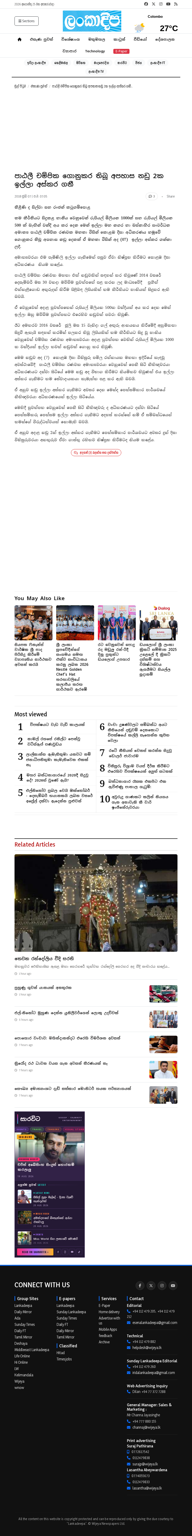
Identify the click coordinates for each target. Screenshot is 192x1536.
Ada (17, 1318)
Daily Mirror (23, 1311)
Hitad (61, 1352)
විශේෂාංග (70, 39)
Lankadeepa (23, 1305)
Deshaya (21, 1343)
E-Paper (121, 51)
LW (17, 1368)
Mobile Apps (108, 1329)
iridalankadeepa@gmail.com (154, 1372)
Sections (28, 21)
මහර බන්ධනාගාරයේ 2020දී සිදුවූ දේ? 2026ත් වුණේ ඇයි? (57, 778)
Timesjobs (64, 1359)
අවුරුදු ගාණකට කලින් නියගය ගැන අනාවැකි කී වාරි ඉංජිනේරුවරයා (140, 802)
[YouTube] (173, 1285)
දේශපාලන (165, 39)
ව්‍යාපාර (70, 51)
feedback (105, 1335)
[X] (151, 1285)
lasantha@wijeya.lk (147, 1488)
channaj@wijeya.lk (146, 1427)
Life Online (22, 1356)
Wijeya (19, 1381)
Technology (95, 51)
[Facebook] (140, 1285)
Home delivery (109, 1311)
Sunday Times (25, 1324)
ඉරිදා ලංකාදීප (36, 63)
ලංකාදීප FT (157, 63)
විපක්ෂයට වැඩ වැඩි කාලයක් (57, 724)
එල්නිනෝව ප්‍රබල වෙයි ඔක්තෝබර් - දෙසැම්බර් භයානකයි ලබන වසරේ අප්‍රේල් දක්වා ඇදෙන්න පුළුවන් (59, 795)
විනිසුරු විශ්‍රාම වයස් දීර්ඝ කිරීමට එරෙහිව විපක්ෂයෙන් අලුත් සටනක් (140, 769)
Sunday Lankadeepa (71, 1311)
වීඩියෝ (140, 39)
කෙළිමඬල (61, 63)
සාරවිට (122, 63)
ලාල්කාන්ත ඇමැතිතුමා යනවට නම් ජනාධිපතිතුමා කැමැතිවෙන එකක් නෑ (58, 759)
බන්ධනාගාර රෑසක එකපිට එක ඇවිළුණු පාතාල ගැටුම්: (137, 784)
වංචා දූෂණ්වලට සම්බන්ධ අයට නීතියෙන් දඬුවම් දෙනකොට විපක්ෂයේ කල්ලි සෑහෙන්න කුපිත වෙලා (139, 732)
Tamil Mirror (23, 1337)
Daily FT (20, 1330)
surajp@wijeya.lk (145, 1464)
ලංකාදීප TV (96, 71)
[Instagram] (162, 1285)
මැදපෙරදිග (101, 63)
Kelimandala (24, 1375)
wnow (19, 1387)
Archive (104, 1342)
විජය (138, 63)
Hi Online (21, 1362)
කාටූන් (119, 39)
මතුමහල (96, 39)
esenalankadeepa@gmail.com (155, 1322)
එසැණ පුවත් (41, 39)
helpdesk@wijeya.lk (147, 1347)
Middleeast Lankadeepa (32, 1349)
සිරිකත (80, 63)
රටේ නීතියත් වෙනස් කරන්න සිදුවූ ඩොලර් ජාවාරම (140, 753)
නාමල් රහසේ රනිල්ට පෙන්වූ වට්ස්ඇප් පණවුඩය (53, 741)
